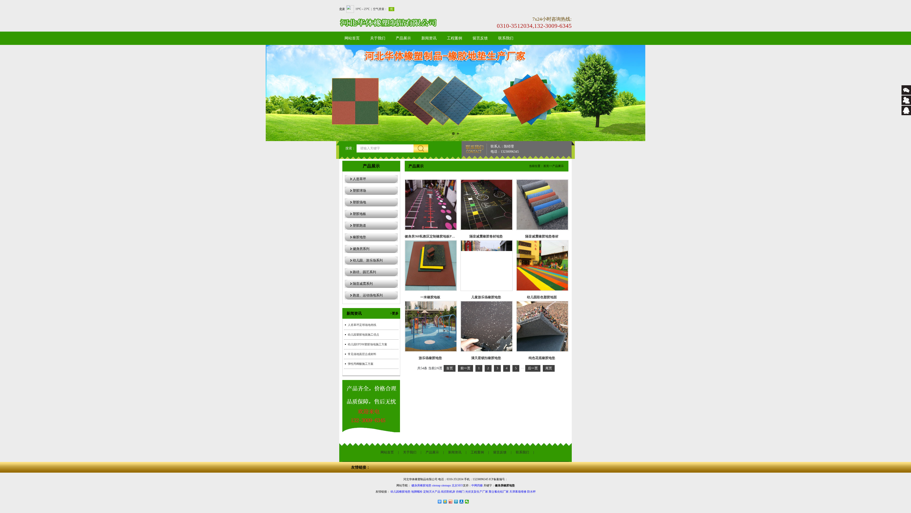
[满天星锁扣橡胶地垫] (486, 326)
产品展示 (403, 38)
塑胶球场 (359, 190)
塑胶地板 (359, 214)
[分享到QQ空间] (445, 502)
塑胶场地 (359, 202)
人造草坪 (359, 179)
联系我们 (505, 38)
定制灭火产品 (431, 491)
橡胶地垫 (359, 237)
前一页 (465, 368)
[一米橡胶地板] (431, 265)
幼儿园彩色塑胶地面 (542, 297)
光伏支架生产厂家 (476, 491)
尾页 (548, 368)
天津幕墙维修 (517, 491)
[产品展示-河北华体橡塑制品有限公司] (394, 22)
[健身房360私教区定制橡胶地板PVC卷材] (431, 204)
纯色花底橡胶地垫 (542, 358)
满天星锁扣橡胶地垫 (486, 358)
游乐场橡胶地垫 (430, 358)
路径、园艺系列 (364, 272)
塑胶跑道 (359, 225)
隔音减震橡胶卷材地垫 (486, 236)
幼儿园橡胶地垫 (400, 491)
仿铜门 (460, 491)
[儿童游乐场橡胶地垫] (486, 265)
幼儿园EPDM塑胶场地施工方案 (367, 344)
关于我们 (377, 38)
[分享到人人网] (462, 502)
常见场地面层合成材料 (362, 354)
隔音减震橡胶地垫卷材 (541, 236)
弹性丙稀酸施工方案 (360, 364)
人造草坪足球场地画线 (362, 325)
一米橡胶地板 (430, 297)
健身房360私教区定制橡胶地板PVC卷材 (434, 236)
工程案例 (454, 38)
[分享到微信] (467, 502)
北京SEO (457, 485)
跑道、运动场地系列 (368, 295)
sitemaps (446, 485)
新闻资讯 (429, 38)
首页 (546, 166)
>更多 (394, 313)
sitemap (436, 485)
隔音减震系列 (363, 283)
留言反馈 (480, 38)
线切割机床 (448, 491)
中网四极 (477, 485)
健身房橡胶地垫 (421, 485)
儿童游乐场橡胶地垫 (486, 297)
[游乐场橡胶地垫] (431, 326)
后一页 (533, 368)
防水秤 (531, 491)
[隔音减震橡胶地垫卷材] (542, 204)
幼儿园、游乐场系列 (368, 260)
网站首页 (352, 38)
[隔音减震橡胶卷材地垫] (486, 204)
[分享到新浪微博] (451, 502)
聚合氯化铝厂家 (499, 491)
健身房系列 (361, 249)
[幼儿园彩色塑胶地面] (542, 265)
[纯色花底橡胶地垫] (542, 326)
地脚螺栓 (417, 491)
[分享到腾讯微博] (456, 502)
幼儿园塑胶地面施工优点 (363, 334)
